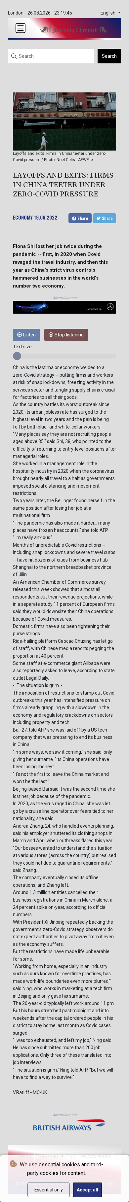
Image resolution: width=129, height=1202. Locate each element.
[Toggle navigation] (20, 28)
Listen (29, 335)
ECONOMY (23, 217)
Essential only (48, 1189)
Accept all (87, 1189)
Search (109, 56)
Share (82, 218)
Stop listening (68, 335)
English (109, 13)
